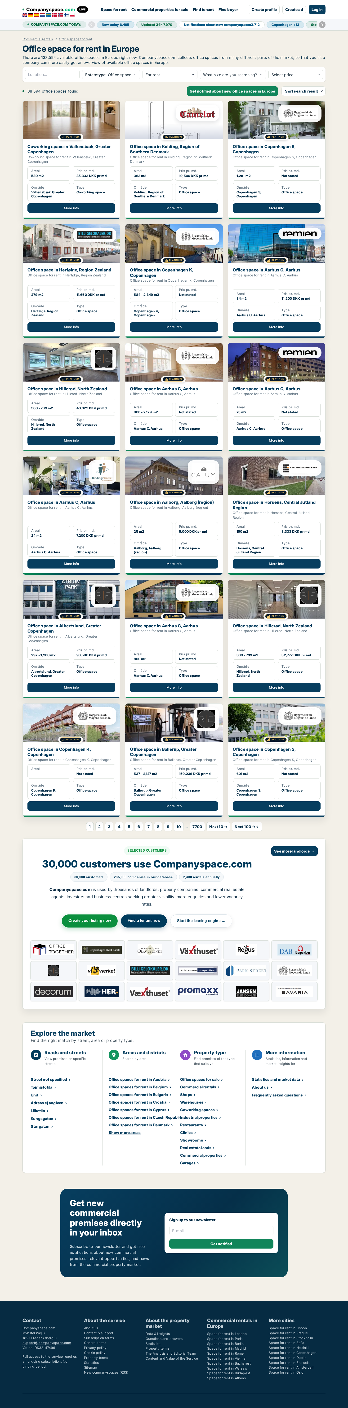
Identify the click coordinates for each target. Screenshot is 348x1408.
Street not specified (49, 1079)
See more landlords (294, 851)
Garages (188, 1163)
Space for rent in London (227, 1334)
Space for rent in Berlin (225, 1344)
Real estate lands (195, 1147)
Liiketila (38, 1110)
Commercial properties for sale (159, 9)
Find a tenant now (144, 920)
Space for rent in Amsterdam (291, 1367)
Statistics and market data (276, 1079)
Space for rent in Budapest (228, 1373)
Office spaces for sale (199, 1079)
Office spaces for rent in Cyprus (137, 1109)
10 (179, 826)
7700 (197, 826)
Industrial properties (199, 1117)
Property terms (96, 1358)
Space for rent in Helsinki (288, 1348)
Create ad (294, 9)
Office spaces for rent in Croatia (138, 1102)
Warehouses (191, 1102)
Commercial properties (201, 1155)
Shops (186, 1094)
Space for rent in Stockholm (291, 1338)
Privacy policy (95, 1348)
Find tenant (203, 9)
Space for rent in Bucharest (229, 1363)
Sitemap (90, 1367)
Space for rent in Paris (225, 1339)
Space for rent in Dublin (287, 1358)
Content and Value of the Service (172, 1358)
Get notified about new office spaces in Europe (232, 91)
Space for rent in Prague (288, 1333)
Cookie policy (95, 1353)
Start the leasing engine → (201, 921)
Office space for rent (75, 39)
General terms (95, 1343)
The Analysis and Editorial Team (171, 1353)
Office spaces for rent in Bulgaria (138, 1094)
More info (71, 208)
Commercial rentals (37, 39)
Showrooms (191, 1140)
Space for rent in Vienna (226, 1358)
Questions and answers (164, 1339)
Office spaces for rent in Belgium (138, 1087)
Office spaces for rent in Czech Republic (145, 1117)
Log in (317, 9)
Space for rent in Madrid (226, 1348)
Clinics (186, 1132)
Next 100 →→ (247, 826)
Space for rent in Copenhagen (293, 1353)
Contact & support (98, 1333)
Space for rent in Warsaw (227, 1368)
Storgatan (40, 1126)
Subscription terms (99, 1338)
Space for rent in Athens (226, 1378)
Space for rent (114, 9)
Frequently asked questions (277, 1095)
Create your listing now (89, 920)
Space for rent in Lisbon (288, 1328)
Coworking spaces (197, 1109)
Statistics (91, 1363)
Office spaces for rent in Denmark (139, 1125)
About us (260, 1087)
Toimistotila (41, 1087)
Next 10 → (218, 826)
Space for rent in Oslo (286, 1372)
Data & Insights (158, 1334)
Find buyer (228, 9)
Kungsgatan (42, 1118)
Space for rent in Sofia (286, 1343)
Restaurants (191, 1125)
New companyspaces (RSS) (106, 1372)
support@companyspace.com (46, 1343)
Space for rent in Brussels (289, 1363)
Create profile (264, 9)
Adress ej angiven (47, 1102)
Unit (34, 1095)
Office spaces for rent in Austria (138, 1079)
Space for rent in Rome (225, 1353)
